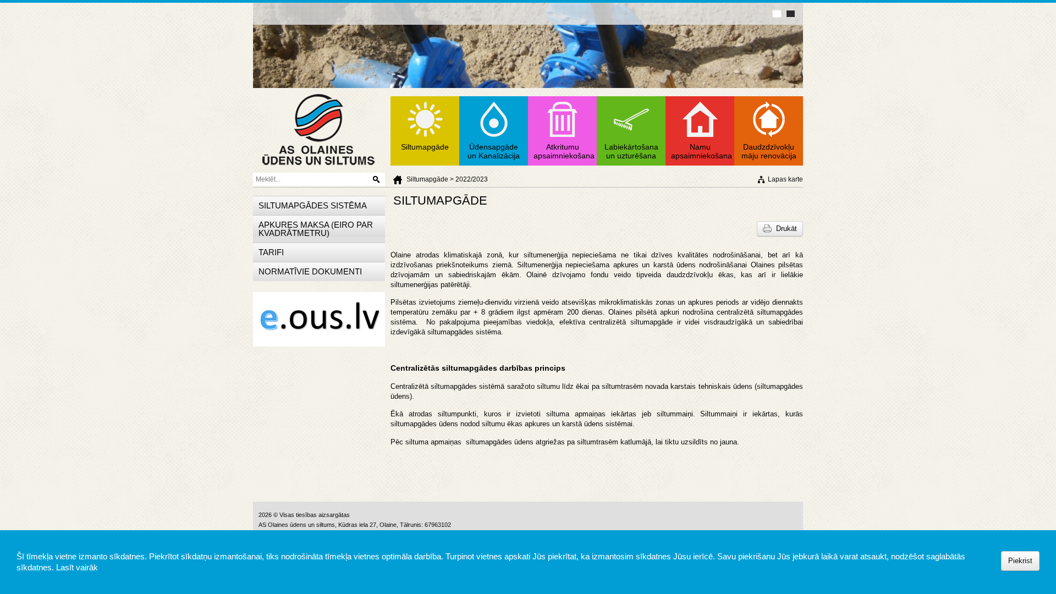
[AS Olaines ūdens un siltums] (318, 169)
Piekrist (1020, 561)
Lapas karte (785, 179)
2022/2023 (471, 179)
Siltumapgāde (427, 179)
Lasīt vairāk (77, 567)
